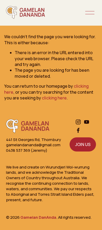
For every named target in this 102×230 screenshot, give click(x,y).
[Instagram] (78, 122)
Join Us (82, 144)
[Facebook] (78, 130)
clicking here (54, 98)
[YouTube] (86, 122)
